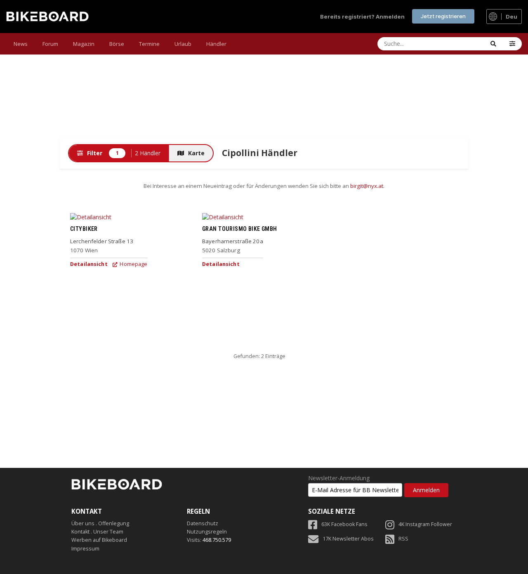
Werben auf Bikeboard (99, 539)
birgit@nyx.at (366, 186)
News (21, 43)
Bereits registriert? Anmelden (362, 16)
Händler (216, 43)
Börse (116, 43)
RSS (403, 538)
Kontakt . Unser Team (97, 531)
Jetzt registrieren (443, 16)
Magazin (83, 43)
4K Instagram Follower (425, 524)
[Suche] (493, 43)
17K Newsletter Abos (348, 538)
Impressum (85, 548)
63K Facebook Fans (344, 524)
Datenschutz (202, 523)
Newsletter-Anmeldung (339, 478)
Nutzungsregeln (207, 531)
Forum (50, 43)
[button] (512, 43)
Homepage (132, 264)
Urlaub (182, 43)
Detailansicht (89, 264)
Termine (149, 43)
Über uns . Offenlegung (100, 523)
